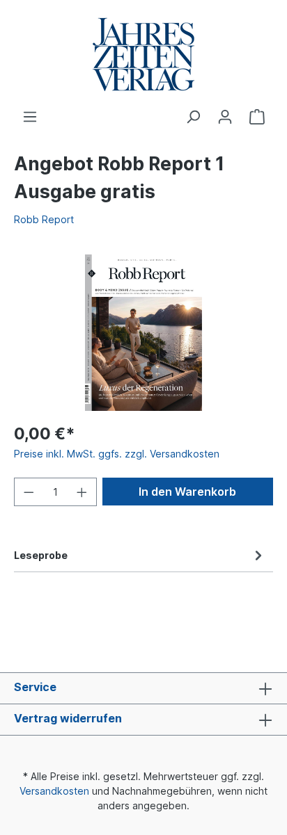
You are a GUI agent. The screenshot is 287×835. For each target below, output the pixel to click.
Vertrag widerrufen (68, 718)
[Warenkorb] (257, 117)
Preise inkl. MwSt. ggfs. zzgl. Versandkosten (116, 454)
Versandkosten (54, 791)
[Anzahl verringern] (28, 492)
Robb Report (44, 219)
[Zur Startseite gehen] (143, 54)
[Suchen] (193, 117)
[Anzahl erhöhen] (82, 492)
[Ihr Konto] (225, 117)
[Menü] (30, 117)
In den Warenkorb (187, 491)
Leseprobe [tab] (41, 555)
